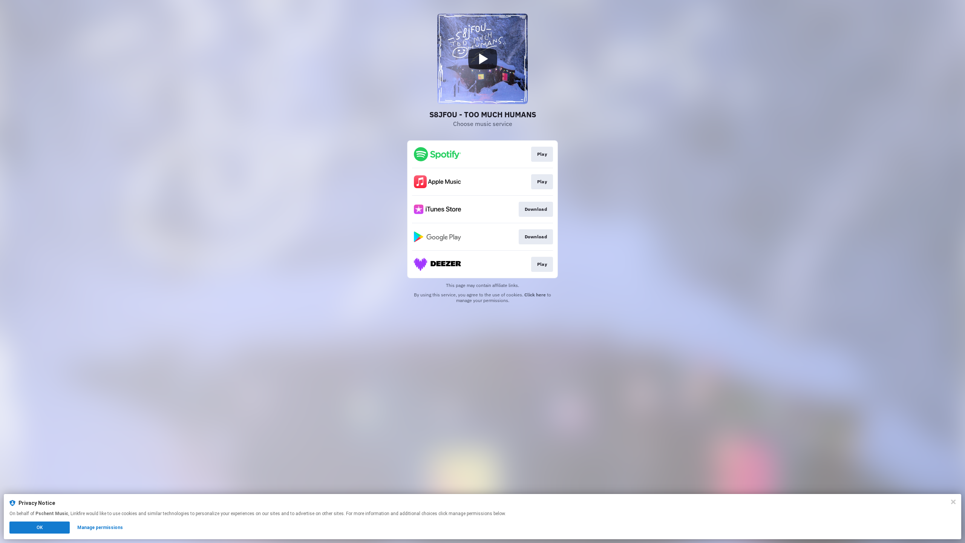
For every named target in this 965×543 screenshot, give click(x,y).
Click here (535, 295)
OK (40, 527)
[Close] (953, 502)
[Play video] (482, 58)
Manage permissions (100, 527)
